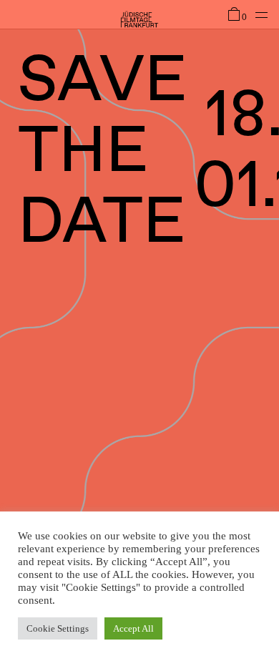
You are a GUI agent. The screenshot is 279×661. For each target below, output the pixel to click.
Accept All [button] (133, 628)
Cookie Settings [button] (57, 628)
